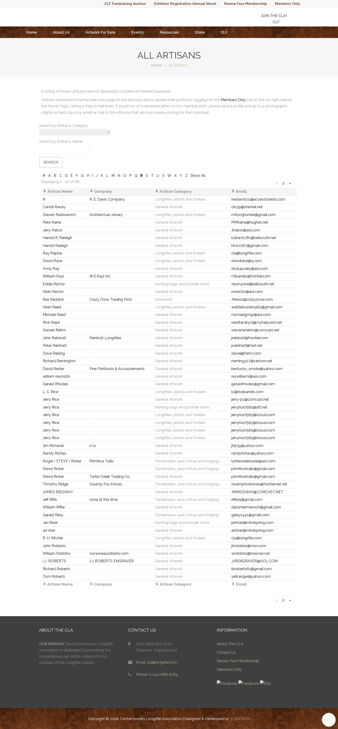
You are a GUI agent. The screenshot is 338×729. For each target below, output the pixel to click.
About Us (61, 32)
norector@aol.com (247, 291)
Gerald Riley (53, 515)
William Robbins (56, 553)
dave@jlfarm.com (246, 353)
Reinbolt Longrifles (105, 338)
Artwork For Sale (100, 32)
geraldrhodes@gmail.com (253, 384)
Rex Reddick (53, 299)
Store (200, 32)
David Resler (53, 369)
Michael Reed (54, 314)
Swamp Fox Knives (105, 484)
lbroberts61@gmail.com (251, 569)
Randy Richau (54, 453)
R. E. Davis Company (107, 199)
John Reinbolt (54, 338)
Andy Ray (51, 268)
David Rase (52, 261)
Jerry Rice (51, 399)
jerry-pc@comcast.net (250, 399)
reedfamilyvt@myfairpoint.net (256, 322)
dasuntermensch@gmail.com (256, 507)
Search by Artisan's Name (61, 141)
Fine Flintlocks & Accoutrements (117, 369)
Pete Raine (52, 222)
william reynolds (56, 376)
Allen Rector (53, 291)
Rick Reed (51, 322)
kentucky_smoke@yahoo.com (257, 369)
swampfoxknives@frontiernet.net (259, 484)
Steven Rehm (54, 330)
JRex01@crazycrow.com (252, 299)
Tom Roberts (54, 576)
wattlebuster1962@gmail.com (256, 307)
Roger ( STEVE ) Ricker (62, 461)
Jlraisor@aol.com (245, 230)
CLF (224, 32)
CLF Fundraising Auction (125, 4)
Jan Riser (50, 522)
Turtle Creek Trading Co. (109, 476)
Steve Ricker (53, 469)
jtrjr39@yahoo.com (247, 445)
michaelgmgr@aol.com (251, 314)
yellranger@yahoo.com (251, 576)
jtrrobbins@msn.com (248, 546)
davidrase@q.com (246, 261)
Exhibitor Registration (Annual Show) (185, 4)
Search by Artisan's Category (63, 125)
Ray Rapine (52, 253)
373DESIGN (240, 719)
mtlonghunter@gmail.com (253, 215)
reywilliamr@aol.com (248, 376)
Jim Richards (53, 445)
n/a (92, 445)
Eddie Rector (54, 284)
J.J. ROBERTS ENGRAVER (111, 561)
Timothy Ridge (55, 484)
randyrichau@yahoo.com (252, 453)
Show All (197, 175)
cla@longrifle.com (246, 253)
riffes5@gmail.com (246, 499)
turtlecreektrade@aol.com (253, 461)
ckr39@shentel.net (247, 207)
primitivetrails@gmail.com (253, 469)
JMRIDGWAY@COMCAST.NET (257, 492)
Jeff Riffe (50, 499)
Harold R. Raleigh (57, 238)
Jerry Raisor (52, 230)
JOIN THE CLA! (274, 16)
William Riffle (54, 507)
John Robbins (54, 546)
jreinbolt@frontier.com (249, 338)
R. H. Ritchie (53, 538)
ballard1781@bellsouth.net (253, 238)
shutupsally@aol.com (249, 268)
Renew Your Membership (245, 4)
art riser (49, 530)
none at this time (103, 499)
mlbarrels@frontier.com (251, 276)
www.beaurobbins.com (109, 553)
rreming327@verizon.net (251, 361)
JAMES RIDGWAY (58, 492)
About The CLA (230, 644)
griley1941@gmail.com (250, 515)
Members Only (287, 4)
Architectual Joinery (106, 215)
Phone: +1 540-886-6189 (157, 674)
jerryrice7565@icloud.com (253, 415)
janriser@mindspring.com (252, 522)
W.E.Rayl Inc (99, 276)
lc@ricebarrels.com (247, 392)
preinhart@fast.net (246, 345)
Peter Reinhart (55, 345)
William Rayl (53, 276)
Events (137, 32)
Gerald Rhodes (55, 384)
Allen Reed (52, 307)
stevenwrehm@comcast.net (255, 330)
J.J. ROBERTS (54, 561)
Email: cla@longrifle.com (157, 662)
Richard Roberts (56, 569)
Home (31, 32)
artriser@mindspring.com (252, 530)
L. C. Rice (50, 392)
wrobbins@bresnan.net (250, 553)
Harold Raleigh (55, 245)
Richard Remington (59, 361)
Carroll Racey (54, 207)
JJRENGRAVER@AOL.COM (254, 561)
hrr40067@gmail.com (249, 245)
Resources (169, 32)
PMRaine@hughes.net (249, 222)
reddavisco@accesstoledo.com (258, 199)
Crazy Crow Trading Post (110, 299)
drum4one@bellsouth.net (252, 284)
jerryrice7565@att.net (249, 407)
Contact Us (226, 652)
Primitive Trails (101, 461)
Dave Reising (54, 353)
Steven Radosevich (59, 215)
